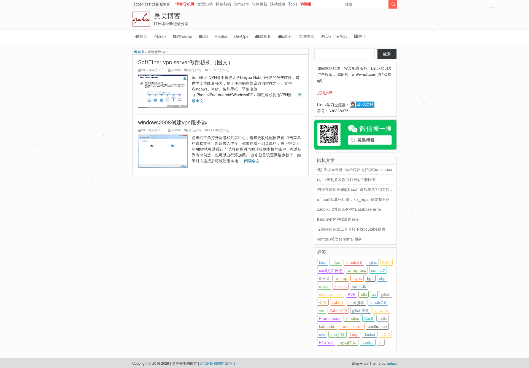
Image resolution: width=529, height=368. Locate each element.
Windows (184, 36)
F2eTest (326, 342)
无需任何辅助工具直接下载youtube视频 (351, 229)
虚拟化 (265, 36)
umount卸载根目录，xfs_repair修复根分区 (353, 199)
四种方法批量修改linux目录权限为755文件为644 (358, 189)
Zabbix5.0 (338, 310)
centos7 (378, 270)
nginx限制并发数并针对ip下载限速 (346, 179)
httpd (335, 262)
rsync (357, 278)
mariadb (359, 286)
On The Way (336, 36)
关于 (362, 36)
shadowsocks (330, 294)
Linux (161, 36)
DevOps (241, 36)
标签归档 (223, 4)
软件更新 (259, 4)
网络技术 (306, 36)
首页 (143, 36)
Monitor (221, 36)
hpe (370, 278)
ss (374, 294)
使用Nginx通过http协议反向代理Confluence (354, 169)
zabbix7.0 (377, 302)
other (287, 36)
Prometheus (329, 318)
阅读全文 (252, 160)
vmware (381, 310)
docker (370, 334)
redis (382, 318)
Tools (293, 4)
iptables (352, 318)
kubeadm (327, 326)
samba (368, 342)
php (382, 278)
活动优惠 (277, 4)
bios (322, 262)
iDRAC (325, 278)
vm (321, 310)
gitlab (385, 294)
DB (205, 36)
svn (322, 334)
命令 (323, 302)
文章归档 (205, 4)
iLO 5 (385, 334)
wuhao (176, 69)
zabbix (337, 302)
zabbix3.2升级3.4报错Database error (349, 209)
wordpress (357, 270)
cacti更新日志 (330, 270)
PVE (351, 294)
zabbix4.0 (354, 262)
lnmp (354, 334)
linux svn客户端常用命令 (338, 219)
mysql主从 (348, 342)
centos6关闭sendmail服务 (339, 239)
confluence (377, 326)
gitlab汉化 (360, 310)
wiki (363, 294)
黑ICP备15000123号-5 (218, 363)
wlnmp (341, 278)
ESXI (386, 262)
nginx (372, 262)
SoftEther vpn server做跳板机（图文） (185, 62)
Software (241, 4)
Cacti (368, 318)
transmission (352, 326)
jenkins (340, 286)
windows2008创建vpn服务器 (172, 122)
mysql (324, 286)
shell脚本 (356, 302)
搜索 (387, 54)
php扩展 (337, 334)
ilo (381, 342)
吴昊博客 (167, 15)
